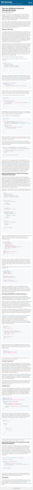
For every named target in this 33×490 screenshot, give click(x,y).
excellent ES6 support (6, 367)
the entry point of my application (14, 58)
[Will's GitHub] (29, 2)
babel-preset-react (21, 375)
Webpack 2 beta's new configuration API (18, 417)
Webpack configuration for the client (17, 315)
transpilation (24, 298)
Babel (6, 374)
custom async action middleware (17, 77)
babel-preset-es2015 (13, 375)
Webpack (20, 309)
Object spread (8, 368)
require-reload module (7, 451)
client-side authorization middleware (11, 163)
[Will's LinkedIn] (31, 2)
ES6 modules (25, 303)
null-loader (6, 415)
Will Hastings (6, 2)
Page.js (22, 287)
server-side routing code (17, 143)
